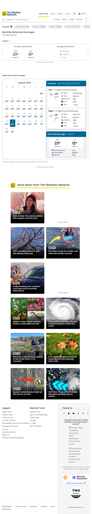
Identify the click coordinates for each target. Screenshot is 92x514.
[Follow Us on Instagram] (68, 413)
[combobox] (6, 41)
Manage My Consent (10, 426)
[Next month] (34, 83)
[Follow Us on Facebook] (64, 413)
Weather (10, 19)
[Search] (74, 13)
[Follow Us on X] (87, 413)
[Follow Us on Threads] (83, 413)
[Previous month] (15, 83)
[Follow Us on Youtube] (73, 413)
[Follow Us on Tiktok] (78, 413)
